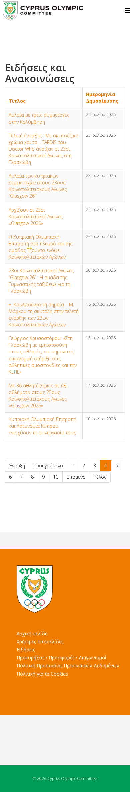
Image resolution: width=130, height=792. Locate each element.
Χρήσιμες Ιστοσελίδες (40, 641)
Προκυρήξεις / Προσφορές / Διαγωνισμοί (61, 657)
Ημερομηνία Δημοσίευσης (102, 97)
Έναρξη (17, 465)
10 (55, 477)
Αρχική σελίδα (32, 633)
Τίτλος (17, 101)
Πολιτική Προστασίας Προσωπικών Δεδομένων (68, 665)
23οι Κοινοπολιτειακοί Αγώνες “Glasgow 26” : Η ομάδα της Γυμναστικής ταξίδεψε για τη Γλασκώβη (41, 280)
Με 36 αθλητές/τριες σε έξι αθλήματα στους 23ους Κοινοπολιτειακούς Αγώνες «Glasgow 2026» (38, 395)
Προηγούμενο (48, 465)
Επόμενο (76, 477)
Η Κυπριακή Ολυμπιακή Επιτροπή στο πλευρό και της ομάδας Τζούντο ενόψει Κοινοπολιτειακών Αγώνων (40, 247)
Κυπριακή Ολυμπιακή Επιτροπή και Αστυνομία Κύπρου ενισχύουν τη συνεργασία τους (42, 426)
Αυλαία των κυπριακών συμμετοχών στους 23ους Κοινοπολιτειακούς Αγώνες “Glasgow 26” (38, 186)
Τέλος (100, 477)
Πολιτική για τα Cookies (42, 673)
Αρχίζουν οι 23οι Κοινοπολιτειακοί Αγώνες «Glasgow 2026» (36, 216)
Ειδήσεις (26, 649)
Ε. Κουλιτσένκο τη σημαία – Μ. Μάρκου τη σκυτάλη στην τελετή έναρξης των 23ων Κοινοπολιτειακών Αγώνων (44, 314)
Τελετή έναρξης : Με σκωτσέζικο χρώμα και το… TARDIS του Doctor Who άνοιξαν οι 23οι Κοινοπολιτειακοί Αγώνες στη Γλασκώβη (43, 148)
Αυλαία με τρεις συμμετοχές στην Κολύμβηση (39, 118)
